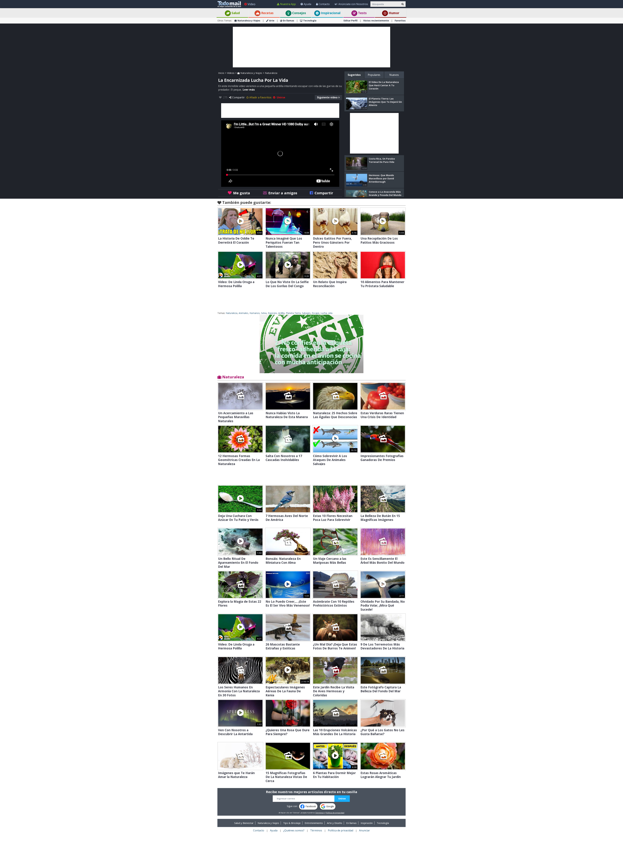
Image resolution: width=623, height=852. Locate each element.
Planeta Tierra (293, 313)
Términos (319, 812)
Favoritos (400, 20)
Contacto (324, 4)
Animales (243, 313)
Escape (315, 313)
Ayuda (307, 4)
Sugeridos (354, 75)
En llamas (288, 20)
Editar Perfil (350, 20)
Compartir (238, 97)
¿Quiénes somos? (293, 830)
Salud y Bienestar (244, 823)
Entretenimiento (314, 823)
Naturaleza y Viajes (249, 20)
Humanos (255, 313)
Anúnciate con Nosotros (353, 4)
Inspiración (367, 823)
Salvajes (306, 313)
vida (330, 313)
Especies (272, 313)
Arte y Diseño (334, 823)
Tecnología (309, 20)
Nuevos (394, 75)
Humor (393, 13)
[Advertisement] (311, 47)
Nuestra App (288, 4)
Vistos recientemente (376, 20)
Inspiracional (330, 13)
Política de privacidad (335, 812)
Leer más (249, 89)
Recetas (267, 13)
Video (251, 4)
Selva (264, 313)
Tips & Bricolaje (292, 823)
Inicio (221, 73)
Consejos (298, 13)
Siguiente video (327, 97)
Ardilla (281, 313)
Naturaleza (271, 73)
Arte (271, 20)
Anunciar (364, 830)
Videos (231, 73)
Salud (235, 13)
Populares (374, 75)
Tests (362, 13)
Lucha (324, 313)
